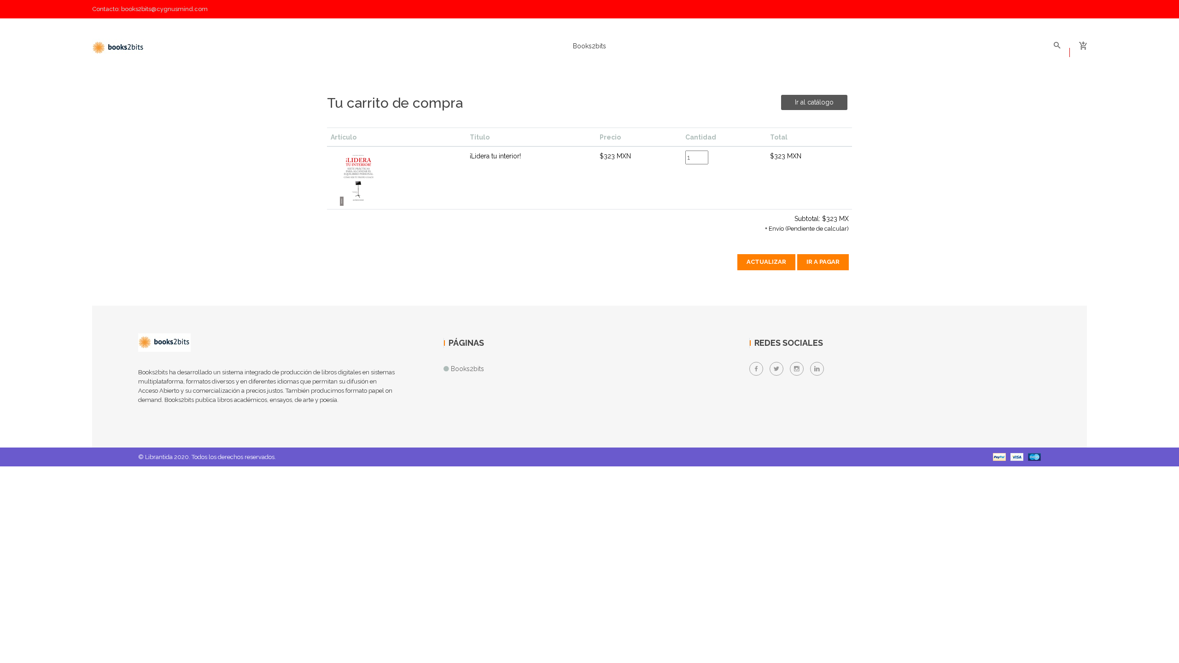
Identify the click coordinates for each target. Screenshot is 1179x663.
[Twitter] (776, 369)
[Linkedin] (817, 369)
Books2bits (589, 46)
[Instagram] (797, 369)
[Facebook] (756, 369)
